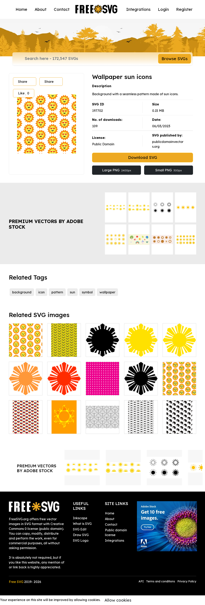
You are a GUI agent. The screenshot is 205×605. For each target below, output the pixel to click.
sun (72, 292)
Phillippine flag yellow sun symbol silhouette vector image (179, 341)
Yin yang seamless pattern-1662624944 (179, 421)
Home (21, 9)
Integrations (138, 9)
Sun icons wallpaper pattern (26, 346)
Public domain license (116, 532)
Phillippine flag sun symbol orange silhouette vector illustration (25, 378)
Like (23, 93)
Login (163, 9)
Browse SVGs (175, 58)
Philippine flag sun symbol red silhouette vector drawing (64, 382)
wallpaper (107, 292)
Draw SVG (81, 535)
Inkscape (80, 518)
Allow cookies (118, 600)
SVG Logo (80, 540)
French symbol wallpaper (102, 425)
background (21, 292)
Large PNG (116, 170)
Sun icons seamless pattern (179, 385)
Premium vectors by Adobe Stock (46, 224)
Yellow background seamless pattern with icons (64, 341)
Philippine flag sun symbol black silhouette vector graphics (102, 344)
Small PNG (168, 170)
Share (22, 82)
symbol (87, 292)
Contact (61, 9)
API (142, 581)
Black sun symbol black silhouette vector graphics (141, 382)
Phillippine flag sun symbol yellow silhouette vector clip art (141, 341)
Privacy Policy (186, 581)
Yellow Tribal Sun (64, 425)
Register (184, 9)
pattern (57, 292)
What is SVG (82, 524)
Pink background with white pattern (102, 382)
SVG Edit (79, 529)
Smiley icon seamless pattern (141, 423)
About (40, 9)
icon (41, 292)
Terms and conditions (160, 581)
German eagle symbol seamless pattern (25, 421)
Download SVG (142, 157)
